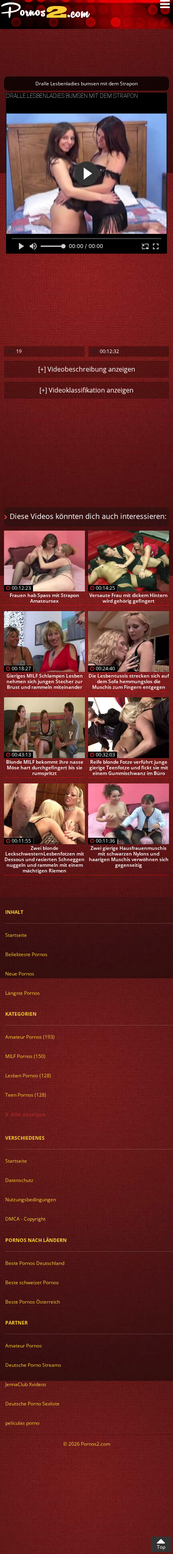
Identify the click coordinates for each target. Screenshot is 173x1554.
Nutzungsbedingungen (30, 1199)
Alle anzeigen (28, 1114)
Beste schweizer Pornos (32, 1282)
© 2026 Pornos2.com (86, 1443)
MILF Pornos (25, 1056)
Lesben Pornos (28, 1075)
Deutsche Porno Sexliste (32, 1403)
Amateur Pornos (30, 1036)
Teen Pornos (25, 1094)
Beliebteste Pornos (26, 954)
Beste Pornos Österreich (32, 1301)
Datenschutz (19, 1180)
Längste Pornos (22, 993)
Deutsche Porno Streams (33, 1365)
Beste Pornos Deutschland (34, 1263)
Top (161, 1547)
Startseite (16, 935)
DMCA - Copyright (25, 1218)
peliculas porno (22, 1423)
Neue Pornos (19, 973)
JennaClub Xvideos (25, 1384)
